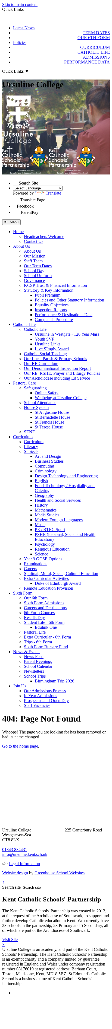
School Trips (35, 676)
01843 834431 (14, 849)
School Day (34, 270)
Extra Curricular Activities (46, 578)
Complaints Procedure (54, 319)
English (41, 480)
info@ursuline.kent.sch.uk (24, 854)
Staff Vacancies (37, 705)
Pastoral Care (24, 383)
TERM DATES (96, 32)
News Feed (33, 656)
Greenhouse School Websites (60, 873)
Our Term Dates (38, 265)
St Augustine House (52, 412)
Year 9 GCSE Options (43, 559)
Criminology (46, 471)
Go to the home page (20, 746)
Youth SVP (44, 339)
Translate (53, 193)
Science (41, 554)
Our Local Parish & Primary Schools (55, 358)
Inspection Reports (51, 309)
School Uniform (38, 275)
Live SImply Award (52, 349)
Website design (15, 873)
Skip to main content (20, 4)
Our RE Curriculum (41, 363)
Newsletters (34, 671)
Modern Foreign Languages (59, 519)
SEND (30, 432)
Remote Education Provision (48, 588)
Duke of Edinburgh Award (58, 583)
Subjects (31, 451)
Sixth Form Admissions (44, 603)
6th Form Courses (39, 612)
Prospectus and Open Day (46, 700)
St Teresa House (49, 427)
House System (36, 407)
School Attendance (40, 402)
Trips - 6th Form (38, 642)
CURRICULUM (95, 47)
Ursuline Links (47, 344)
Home (18, 231)
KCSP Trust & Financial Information (55, 285)
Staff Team (33, 261)
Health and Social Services (58, 500)
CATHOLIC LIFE (93, 52)
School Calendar (38, 666)
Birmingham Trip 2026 (54, 681)
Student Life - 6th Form (44, 622)
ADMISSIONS (96, 57)
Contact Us (33, 241)
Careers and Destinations (45, 607)
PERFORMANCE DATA (87, 62)
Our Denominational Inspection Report (57, 368)
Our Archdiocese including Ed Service (57, 378)
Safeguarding (35, 388)
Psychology (45, 544)
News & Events (26, 651)
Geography (44, 495)
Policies (19, 42)
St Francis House (49, 422)
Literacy (31, 446)
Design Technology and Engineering (66, 476)
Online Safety (46, 392)
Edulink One (46, 627)
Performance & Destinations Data (63, 314)
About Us (21, 246)
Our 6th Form (36, 598)
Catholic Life (24, 324)
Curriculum (23, 436)
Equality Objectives (52, 305)
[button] (16, 182)
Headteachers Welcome (44, 236)
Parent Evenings (38, 661)
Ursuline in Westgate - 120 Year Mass (67, 334)
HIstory (41, 505)
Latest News (24, 28)
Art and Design (48, 456)
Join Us (19, 686)
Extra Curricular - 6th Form (47, 637)
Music (40, 524)
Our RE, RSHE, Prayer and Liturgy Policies (62, 373)
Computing (44, 466)
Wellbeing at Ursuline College (60, 397)
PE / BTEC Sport (50, 529)
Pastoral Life (35, 632)
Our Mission (34, 256)
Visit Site (10, 939)
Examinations (35, 563)
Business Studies (49, 461)
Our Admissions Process (45, 690)
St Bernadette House (52, 417)
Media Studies (47, 515)
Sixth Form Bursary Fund (46, 646)
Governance (34, 280)
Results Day (34, 617)
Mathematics (46, 510)
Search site (11, 887)
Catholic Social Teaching (45, 353)
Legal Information (24, 863)
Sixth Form (22, 593)
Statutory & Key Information (48, 290)
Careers (30, 568)
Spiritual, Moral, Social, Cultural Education (61, 573)
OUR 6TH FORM (93, 37)
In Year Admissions (40, 695)
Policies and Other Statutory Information (69, 300)
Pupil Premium (47, 295)
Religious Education (52, 549)
